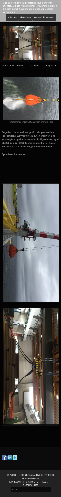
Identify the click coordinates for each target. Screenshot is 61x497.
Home (20, 65)
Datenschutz (30, 485)
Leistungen (34, 65)
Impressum (15, 482)
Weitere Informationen (44, 17)
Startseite (32, 482)
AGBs (45, 482)
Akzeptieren (25, 17)
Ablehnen (12, 17)
